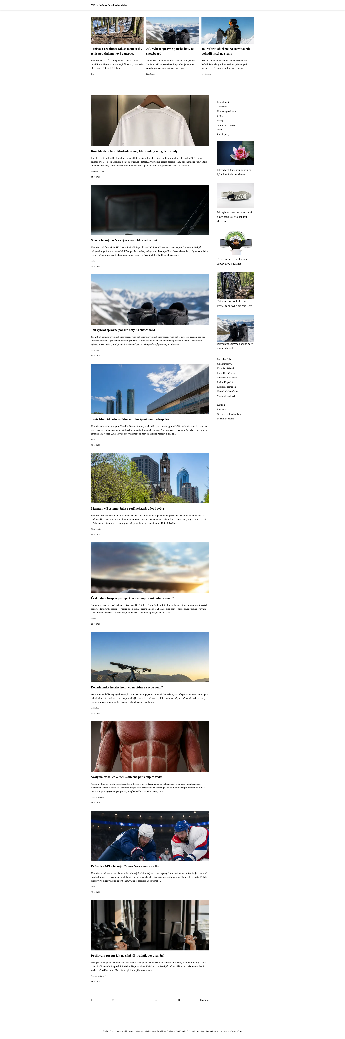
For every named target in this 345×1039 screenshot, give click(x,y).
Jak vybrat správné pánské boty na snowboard (123, 330)
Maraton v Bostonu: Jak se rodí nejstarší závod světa (127, 508)
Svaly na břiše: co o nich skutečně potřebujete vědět (126, 777)
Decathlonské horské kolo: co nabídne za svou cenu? (127, 687)
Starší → (204, 1000)
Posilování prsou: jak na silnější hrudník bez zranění (127, 955)
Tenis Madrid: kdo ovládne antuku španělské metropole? (130, 419)
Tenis (93, 74)
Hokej (93, 261)
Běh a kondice (96, 529)
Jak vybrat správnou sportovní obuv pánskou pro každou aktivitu (234, 217)
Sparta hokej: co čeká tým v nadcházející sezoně (124, 240)
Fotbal (93, 618)
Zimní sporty (151, 74)
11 (179, 1000)
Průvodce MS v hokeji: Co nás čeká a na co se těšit (126, 866)
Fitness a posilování (98, 797)
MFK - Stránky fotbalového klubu (109, 5)
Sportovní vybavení (98, 171)
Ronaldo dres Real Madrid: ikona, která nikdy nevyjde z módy (134, 151)
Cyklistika (95, 708)
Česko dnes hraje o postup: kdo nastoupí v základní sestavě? (132, 598)
